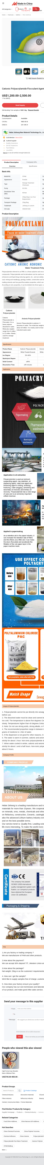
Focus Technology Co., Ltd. (25, 1157)
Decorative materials (27, 1095)
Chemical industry (7, 1095)
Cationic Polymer (37, 1141)
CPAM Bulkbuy (8, 1146)
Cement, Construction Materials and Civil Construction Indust (11, 1102)
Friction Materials (26, 1102)
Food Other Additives (10, 1121)
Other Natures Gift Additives (30, 1121)
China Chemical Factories (12, 1131)
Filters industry (6, 1098)
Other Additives (27, 15)
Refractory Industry (27, 1098)
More (4, 1150)
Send (19, 1037)
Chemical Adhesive (10, 1136)
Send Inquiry (20, 105)
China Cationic (24, 1136)
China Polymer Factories (31, 1131)
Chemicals (11, 15)
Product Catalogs (31, 1090)
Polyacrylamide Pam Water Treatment (16, 1141)
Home (3, 15)
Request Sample (33, 110)
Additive (18, 15)
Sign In (5, 153)
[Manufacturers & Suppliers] (22, 4)
